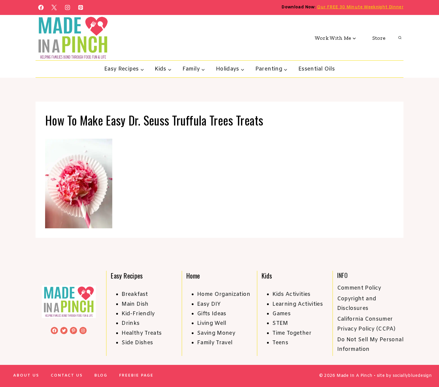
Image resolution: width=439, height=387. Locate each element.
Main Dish (135, 304)
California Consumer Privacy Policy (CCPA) (366, 324)
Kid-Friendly (138, 313)
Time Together (291, 333)
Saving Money (216, 333)
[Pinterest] (80, 7)
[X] (54, 7)
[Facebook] (41, 7)
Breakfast (135, 294)
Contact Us (67, 375)
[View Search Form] (399, 38)
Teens (280, 342)
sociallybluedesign (412, 376)
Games (281, 313)
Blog (101, 375)
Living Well (211, 323)
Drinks (130, 323)
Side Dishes (137, 342)
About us (26, 375)
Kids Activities (291, 294)
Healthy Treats (142, 333)
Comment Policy (359, 288)
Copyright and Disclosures (357, 303)
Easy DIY (209, 304)
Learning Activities (297, 304)
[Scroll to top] (424, 363)
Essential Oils (316, 69)
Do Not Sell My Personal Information (370, 344)
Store (378, 38)
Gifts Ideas (211, 313)
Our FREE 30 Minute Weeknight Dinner (360, 7)
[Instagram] (67, 7)
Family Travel (215, 342)
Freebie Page (136, 375)
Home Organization (223, 294)
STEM (280, 323)
